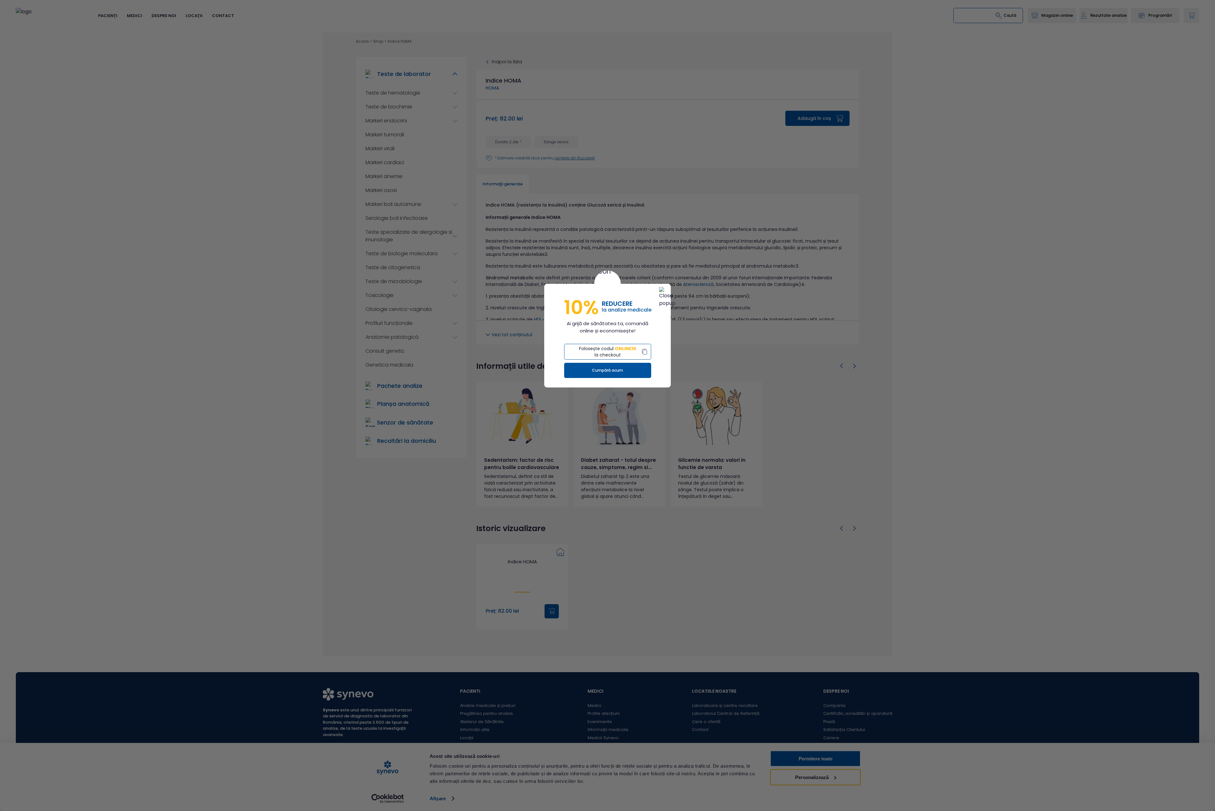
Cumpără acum (607, 370)
